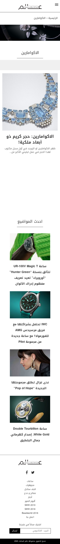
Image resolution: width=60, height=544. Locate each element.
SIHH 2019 (30, 505)
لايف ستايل (30, 489)
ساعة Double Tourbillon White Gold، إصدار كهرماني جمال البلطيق (30, 434)
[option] (30, 33)
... (10, 152)
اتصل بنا (30, 517)
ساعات (30, 481)
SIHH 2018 (30, 509)
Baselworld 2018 (30, 513)
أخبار (30, 497)
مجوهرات (30, 485)
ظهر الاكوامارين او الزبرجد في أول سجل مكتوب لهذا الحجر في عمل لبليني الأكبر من (30, 150)
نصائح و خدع (30, 493)
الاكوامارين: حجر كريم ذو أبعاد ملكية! (30, 139)
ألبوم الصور (30, 501)
